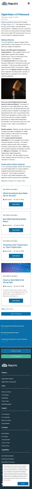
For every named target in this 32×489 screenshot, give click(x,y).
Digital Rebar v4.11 (8, 24)
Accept (23, 483)
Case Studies (5, 395)
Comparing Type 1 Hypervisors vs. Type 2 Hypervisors (14, 339)
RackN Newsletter (6, 404)
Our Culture (5, 436)
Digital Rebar (4, 19)
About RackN (5, 433)
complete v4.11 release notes (16, 181)
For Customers (5, 414)
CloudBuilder (8, 155)
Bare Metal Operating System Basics (10, 332)
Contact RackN (6, 439)
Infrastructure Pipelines (8, 459)
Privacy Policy (7, 480)
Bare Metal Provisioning (8, 462)
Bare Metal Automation (10, 189)
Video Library (5, 401)
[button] (28, 3)
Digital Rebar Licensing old (9, 382)
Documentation (6, 423)
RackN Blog (5, 398)
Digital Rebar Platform (7, 378)
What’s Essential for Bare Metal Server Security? (12, 326)
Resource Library (6, 392)
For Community (6, 417)
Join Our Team (6, 442)
